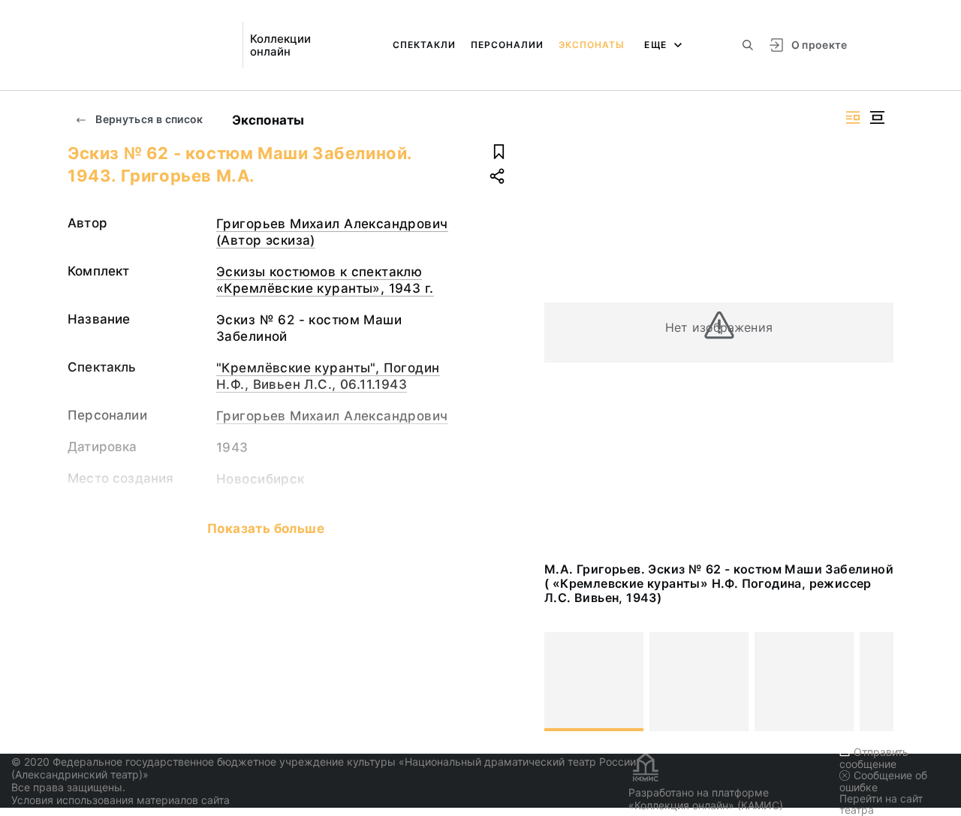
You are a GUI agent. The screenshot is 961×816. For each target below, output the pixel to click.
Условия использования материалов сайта (120, 799)
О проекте (819, 44)
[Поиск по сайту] (748, 45)
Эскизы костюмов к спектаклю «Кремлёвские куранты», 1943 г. (325, 280)
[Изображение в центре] (877, 117)
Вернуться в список (148, 119)
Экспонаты (592, 44)
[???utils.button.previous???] (562, 681)
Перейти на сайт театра (881, 804)
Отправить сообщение (873, 757)
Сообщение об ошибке (883, 781)
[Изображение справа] (853, 117)
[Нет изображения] (593, 681)
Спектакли (424, 44)
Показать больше (265, 528)
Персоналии (507, 44)
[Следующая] (875, 681)
